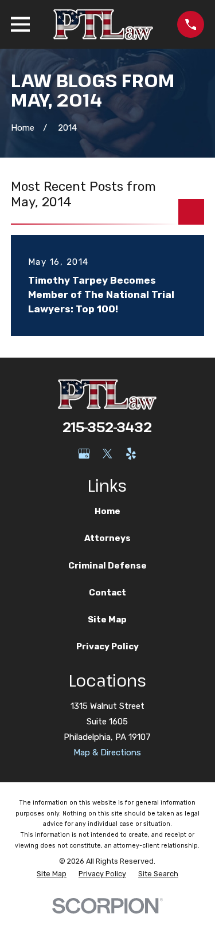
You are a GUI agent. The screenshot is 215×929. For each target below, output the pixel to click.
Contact (107, 592)
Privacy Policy (107, 646)
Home (107, 511)
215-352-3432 (107, 427)
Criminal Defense (107, 565)
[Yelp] (131, 454)
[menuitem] (52, 874)
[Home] (104, 24)
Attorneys (107, 538)
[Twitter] (107, 454)
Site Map (107, 619)
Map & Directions (107, 752)
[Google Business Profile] (84, 454)
